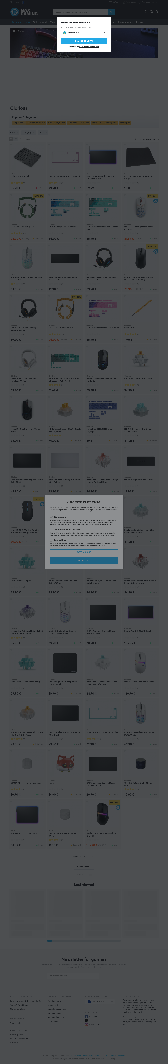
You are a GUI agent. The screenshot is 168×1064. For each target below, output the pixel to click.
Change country (84, 41)
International (73, 33)
